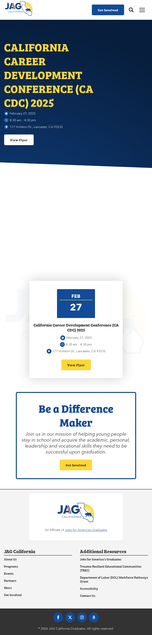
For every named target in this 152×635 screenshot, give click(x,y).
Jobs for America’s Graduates (86, 530)
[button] (142, 10)
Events (8, 573)
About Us (10, 559)
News (8, 588)
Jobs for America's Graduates (100, 559)
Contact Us (87, 595)
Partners (10, 580)
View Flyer (19, 139)
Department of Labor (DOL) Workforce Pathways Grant (114, 579)
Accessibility (89, 588)
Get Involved (108, 10)
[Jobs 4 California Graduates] (76, 512)
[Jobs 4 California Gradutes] (21, 8)
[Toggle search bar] (131, 10)
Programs (11, 566)
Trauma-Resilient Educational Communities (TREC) (110, 568)
